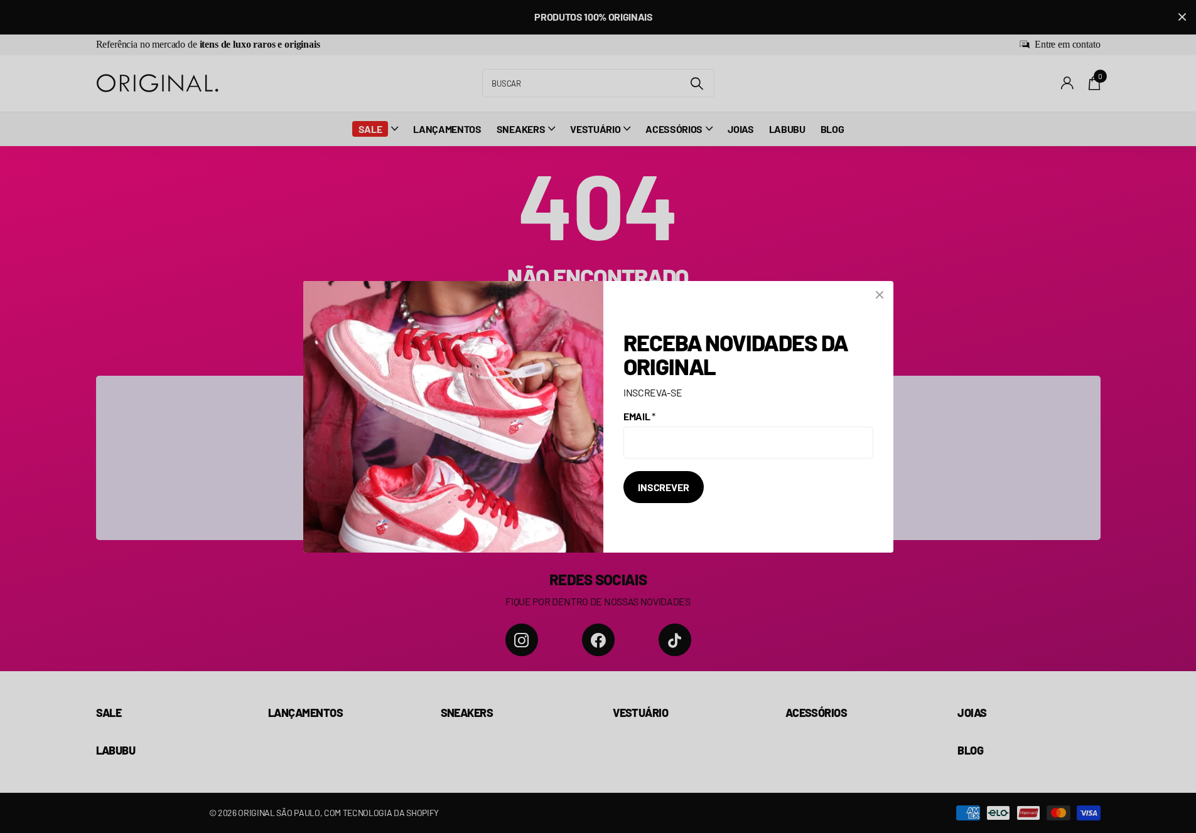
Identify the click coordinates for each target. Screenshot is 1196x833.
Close (879, 295)
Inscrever (663, 487)
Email (639, 416)
